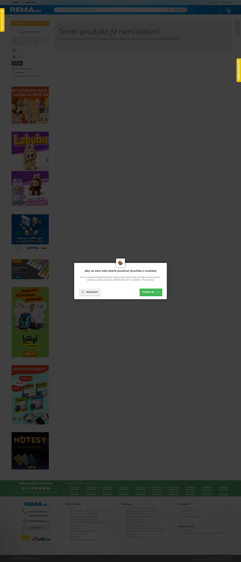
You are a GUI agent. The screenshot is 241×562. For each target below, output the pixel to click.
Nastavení (92, 292)
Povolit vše (148, 292)
